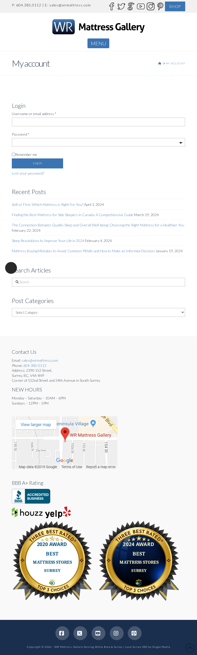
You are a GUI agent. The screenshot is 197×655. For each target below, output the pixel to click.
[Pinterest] (160, 6)
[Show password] (181, 143)
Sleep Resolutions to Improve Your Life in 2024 (48, 240)
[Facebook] (111, 6)
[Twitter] (121, 6)
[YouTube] (140, 6)
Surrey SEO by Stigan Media (151, 646)
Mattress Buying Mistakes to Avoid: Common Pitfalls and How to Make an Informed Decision (83, 251)
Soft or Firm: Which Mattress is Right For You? (47, 204)
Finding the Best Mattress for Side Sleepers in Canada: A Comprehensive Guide (72, 215)
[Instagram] (150, 6)
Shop (175, 6)
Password (27, 134)
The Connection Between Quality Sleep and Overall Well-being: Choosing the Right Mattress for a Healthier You (98, 225)
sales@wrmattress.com (70, 5)
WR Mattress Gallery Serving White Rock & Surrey (88, 646)
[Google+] (131, 6)
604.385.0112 (28, 5)
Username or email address (41, 113)
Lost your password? (28, 173)
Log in (37, 163)
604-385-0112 (34, 365)
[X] (80, 633)
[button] (98, 43)
